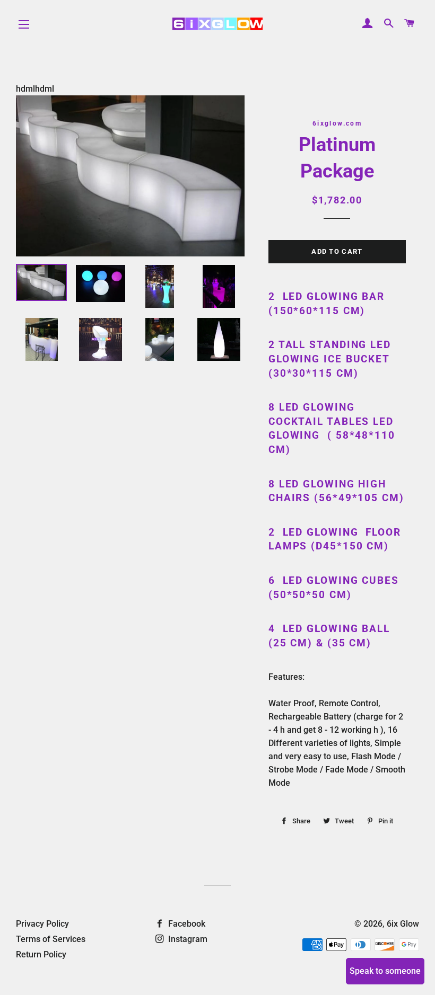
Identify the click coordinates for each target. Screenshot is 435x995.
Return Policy (41, 954)
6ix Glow (403, 924)
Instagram (186, 939)
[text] (337, 539)
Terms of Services (50, 939)
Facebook (185, 924)
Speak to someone (385, 971)
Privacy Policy (42, 924)
